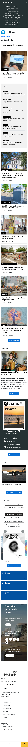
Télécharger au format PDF (14, 444)
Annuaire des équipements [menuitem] (10, 714)
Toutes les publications (14, 566)
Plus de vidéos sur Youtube (14, 492)
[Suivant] (22, 15)
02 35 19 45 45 (11, 684)
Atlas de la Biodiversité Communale (14, 521)
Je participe (19, 45)
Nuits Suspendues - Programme (14, 504)
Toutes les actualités (14, 340)
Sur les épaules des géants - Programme (14, 507)
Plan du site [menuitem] (3, 728)
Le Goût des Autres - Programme (14, 511)
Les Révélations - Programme (14, 514)
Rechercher (17, 745)
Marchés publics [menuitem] (7, 708)
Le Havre (10, 32)
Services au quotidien (9, 745)
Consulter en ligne (11, 441)
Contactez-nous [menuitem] (7, 702)
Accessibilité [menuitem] (4, 723)
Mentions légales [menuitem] (5, 724)
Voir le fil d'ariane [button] (5, 36)
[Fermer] (26, 2)
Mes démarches (24, 745)
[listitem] (14, 475)
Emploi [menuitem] (5, 717)
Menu (2, 745)
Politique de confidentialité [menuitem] (7, 726)
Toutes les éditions (14, 455)
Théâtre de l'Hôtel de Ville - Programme (14, 518)
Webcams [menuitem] (5, 711)
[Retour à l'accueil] (14, 673)
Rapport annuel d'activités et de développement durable (14, 525)
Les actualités (7, 45)
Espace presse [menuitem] (6, 705)
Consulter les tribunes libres (14, 447)
